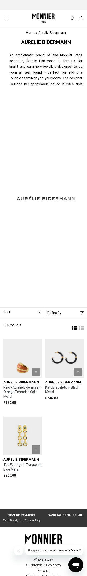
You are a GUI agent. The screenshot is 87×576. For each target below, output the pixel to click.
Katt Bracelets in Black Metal (62, 390)
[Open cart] (81, 18)
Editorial (43, 570)
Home (30, 33)
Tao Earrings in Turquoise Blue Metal (22, 467)
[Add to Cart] (78, 372)
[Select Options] (36, 372)
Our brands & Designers (43, 565)
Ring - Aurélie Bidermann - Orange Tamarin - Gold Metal (22, 392)
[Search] (73, 18)
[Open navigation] (6, 18)
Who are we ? (43, 559)
